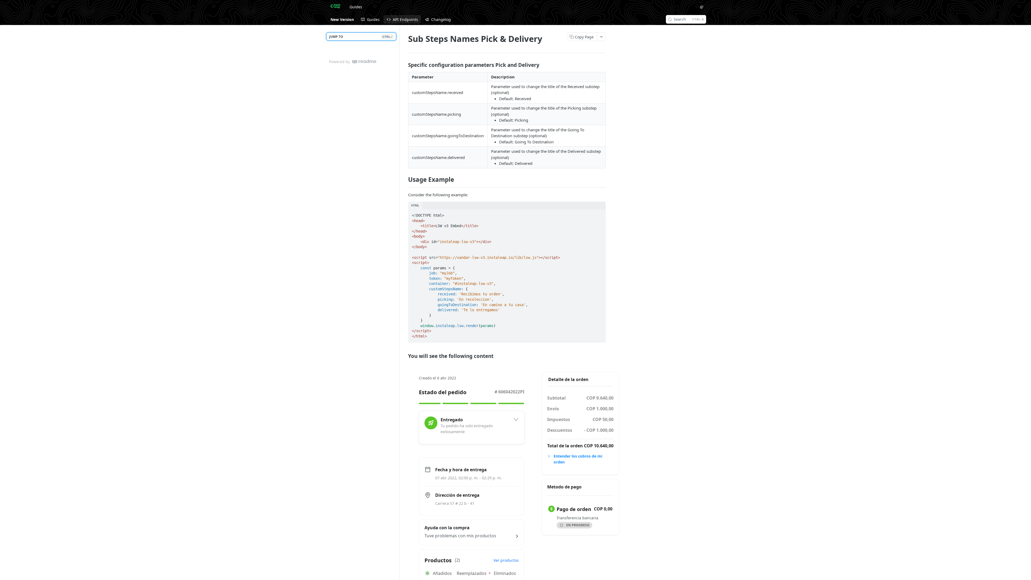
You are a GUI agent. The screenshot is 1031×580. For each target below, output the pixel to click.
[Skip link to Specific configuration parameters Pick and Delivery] (404, 65)
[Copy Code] (599, 213)
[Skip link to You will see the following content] (404, 356)
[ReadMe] (364, 62)
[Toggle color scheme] (702, 6)
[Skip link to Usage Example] (404, 180)
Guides (356, 6)
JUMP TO (360, 36)
